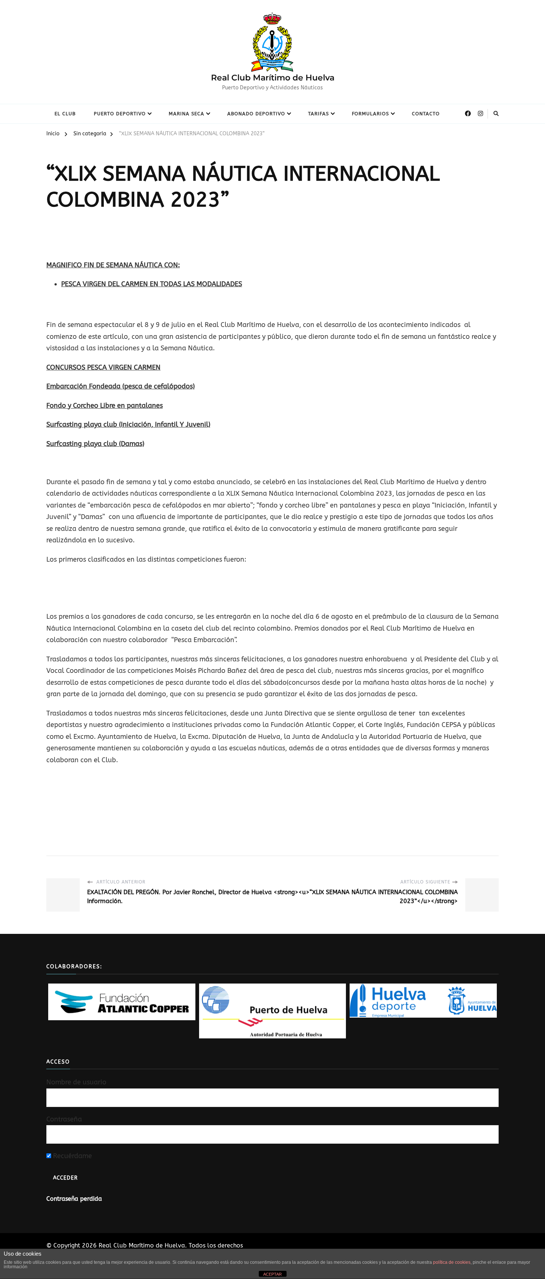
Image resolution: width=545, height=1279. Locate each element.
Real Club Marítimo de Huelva (272, 78)
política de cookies (451, 1262)
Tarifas (318, 113)
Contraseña (64, 1119)
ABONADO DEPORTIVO (256, 113)
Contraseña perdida (74, 1198)
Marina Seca (186, 113)
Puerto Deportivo (120, 113)
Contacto (426, 113)
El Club (65, 113)
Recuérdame (71, 1156)
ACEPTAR (272, 1274)
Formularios (370, 113)
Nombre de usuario (76, 1082)
